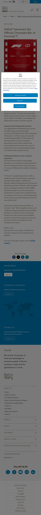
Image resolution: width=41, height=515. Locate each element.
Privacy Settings (19, 106)
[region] (20, 91)
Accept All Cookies (20, 95)
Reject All (20, 100)
